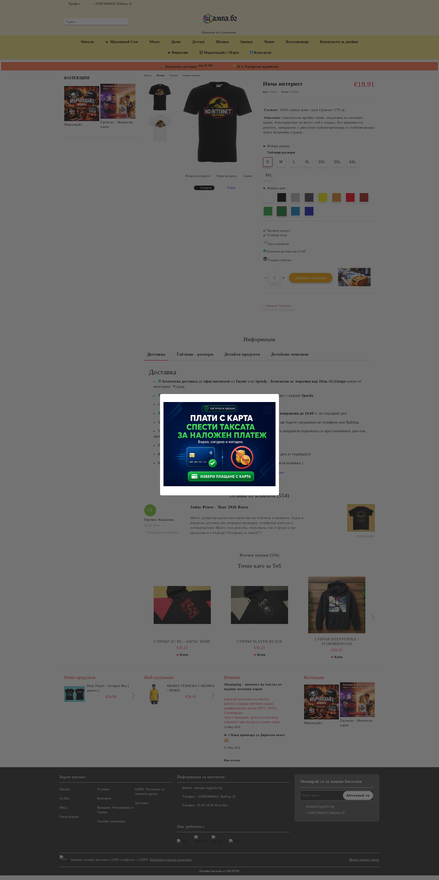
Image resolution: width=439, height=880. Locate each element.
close (276, 397)
